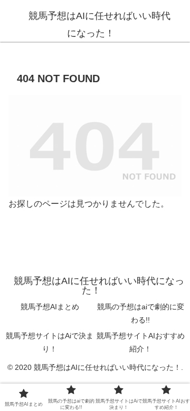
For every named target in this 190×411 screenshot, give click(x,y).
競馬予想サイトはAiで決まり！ (49, 342)
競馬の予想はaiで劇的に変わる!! (140, 313)
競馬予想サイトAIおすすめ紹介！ (141, 342)
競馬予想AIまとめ (50, 306)
